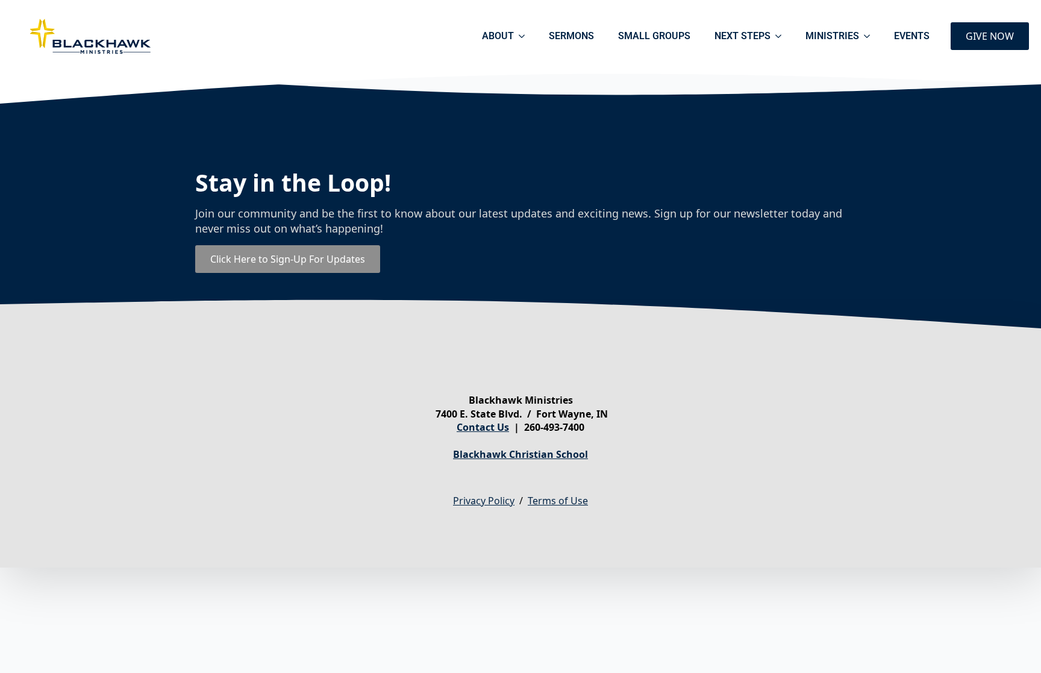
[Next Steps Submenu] (782, 36)
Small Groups (654, 36)
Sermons (571, 36)
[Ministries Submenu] (870, 36)
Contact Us (483, 427)
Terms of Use (558, 500)
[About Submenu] (525, 36)
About (498, 36)
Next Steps (742, 36)
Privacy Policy (483, 500)
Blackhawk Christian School (520, 454)
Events (912, 36)
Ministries (832, 36)
